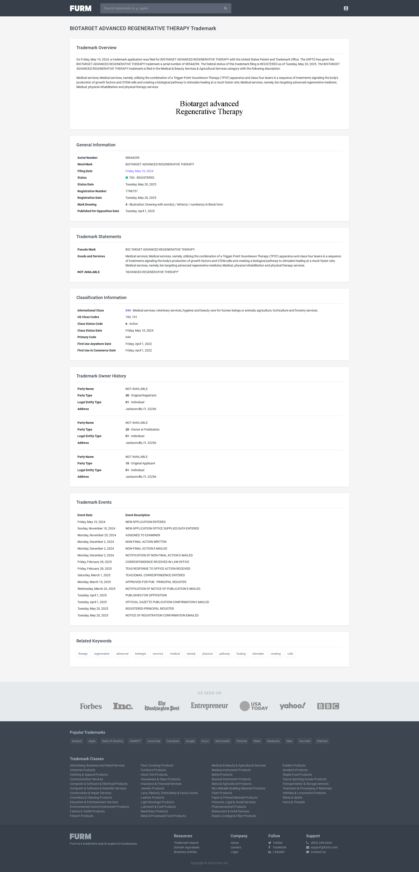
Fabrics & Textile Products (87, 811)
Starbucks (273, 741)
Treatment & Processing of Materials (307, 788)
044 (128, 310)
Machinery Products (154, 811)
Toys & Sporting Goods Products (304, 779)
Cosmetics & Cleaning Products (91, 797)
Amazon (77, 741)
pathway (224, 653)
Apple (92, 741)
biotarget (140, 653)
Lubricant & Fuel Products (158, 806)
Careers (236, 847)
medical (175, 653)
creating (276, 653)
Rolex (257, 741)
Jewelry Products (152, 788)
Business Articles (185, 852)
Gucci (205, 741)
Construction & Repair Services (90, 793)
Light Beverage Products (157, 802)
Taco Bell (304, 741)
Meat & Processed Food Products (163, 816)
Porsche (242, 741)
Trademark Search (186, 842)
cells (290, 653)
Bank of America (112, 741)
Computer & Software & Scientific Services (98, 788)
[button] (346, 8)
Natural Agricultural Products (231, 783)
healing (241, 653)
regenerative (102, 653)
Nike (289, 741)
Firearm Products (81, 816)
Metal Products (222, 774)
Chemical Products (82, 770)
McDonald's (222, 741)
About (235, 842)
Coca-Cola (154, 741)
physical (207, 653)
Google (190, 741)
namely (191, 653)
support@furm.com (324, 847)
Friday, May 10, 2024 (139, 171)
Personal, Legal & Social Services (234, 802)
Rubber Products (294, 765)
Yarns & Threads (294, 802)
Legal (234, 852)
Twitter (277, 842)
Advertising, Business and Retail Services (97, 765)
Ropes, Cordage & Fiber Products (234, 816)
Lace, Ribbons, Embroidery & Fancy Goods (169, 793)
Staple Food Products (297, 774)
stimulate (258, 653)
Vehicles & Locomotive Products (304, 793)
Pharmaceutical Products (229, 806)
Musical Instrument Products (231, 779)
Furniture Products (153, 770)
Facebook (173, 741)
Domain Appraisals (186, 847)
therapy (83, 653)
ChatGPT (135, 741)
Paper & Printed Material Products (235, 797)
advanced (122, 653)
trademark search (95, 843)
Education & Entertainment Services (94, 802)
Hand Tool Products (154, 774)
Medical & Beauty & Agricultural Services (239, 765)
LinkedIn (278, 852)
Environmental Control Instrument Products (99, 806)
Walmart (322, 741)
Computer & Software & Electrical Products (99, 783)
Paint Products (222, 793)
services (158, 653)
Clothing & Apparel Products (89, 774)
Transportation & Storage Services (306, 783)
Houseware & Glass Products (160, 779)
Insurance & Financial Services (161, 783)
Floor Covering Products (157, 765)
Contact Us (318, 852)
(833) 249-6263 (321, 842)
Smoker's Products (295, 770)
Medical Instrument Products (231, 770)
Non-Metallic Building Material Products (238, 788)
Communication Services (86, 779)
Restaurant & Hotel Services (230, 811)
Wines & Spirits (292, 797)
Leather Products (152, 797)
